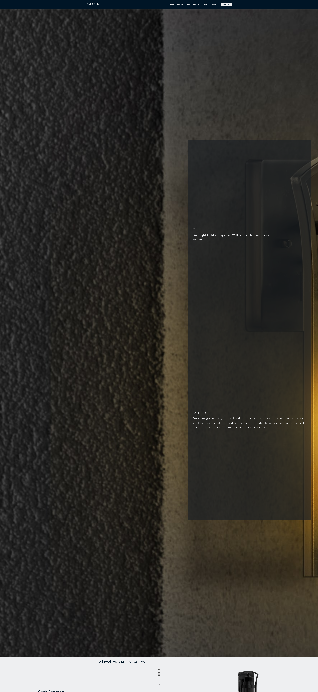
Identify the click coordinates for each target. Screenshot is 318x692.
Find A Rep (196, 4)
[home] (92, 4)
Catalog (205, 4)
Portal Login (226, 4)
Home (172, 4)
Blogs (188, 4)
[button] (180, 4)
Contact (213, 4)
